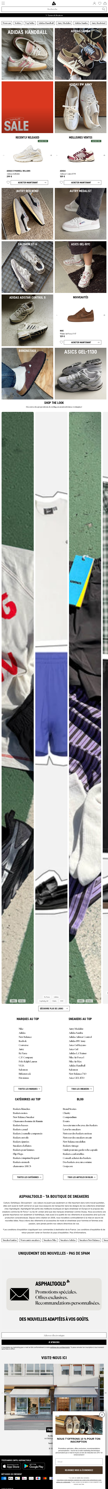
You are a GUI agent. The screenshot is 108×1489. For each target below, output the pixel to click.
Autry (21, 1049)
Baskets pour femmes (23, 1149)
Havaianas (24, 1077)
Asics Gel (73, 1049)
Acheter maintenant (28, 182)
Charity (66, 1113)
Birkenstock (25, 1073)
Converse (23, 1045)
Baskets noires (20, 1113)
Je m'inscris (54, 1342)
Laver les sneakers (72, 1129)
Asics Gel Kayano (77, 1045)
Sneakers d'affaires (22, 1145)
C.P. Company (26, 1057)
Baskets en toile (21, 1137)
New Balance (25, 1036)
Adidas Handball (46, 22)
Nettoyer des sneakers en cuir (77, 1137)
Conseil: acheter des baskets (77, 1158)
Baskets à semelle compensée (27, 1133)
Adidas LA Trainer (78, 1053)
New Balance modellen (74, 1141)
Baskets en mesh (21, 1162)
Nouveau (7, 22)
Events (66, 1121)
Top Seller (30, 22)
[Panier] (105, 3)
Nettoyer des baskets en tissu (77, 1133)
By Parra (23, 1053)
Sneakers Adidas (67, 1240)
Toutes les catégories (28, 1177)
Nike (21, 1028)
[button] (8, 183)
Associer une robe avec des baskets (80, 1125)
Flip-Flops (18, 1153)
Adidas (22, 1032)
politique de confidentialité (60, 1347)
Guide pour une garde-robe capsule (80, 1149)
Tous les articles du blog (80, 1177)
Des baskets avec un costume (77, 1162)
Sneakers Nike (50, 1240)
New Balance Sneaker (23, 1117)
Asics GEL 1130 (76, 1077)
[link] (54, 3)
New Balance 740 (77, 1073)
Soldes (18, 22)
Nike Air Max (75, 1061)
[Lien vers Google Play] (34, 1466)
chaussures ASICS (22, 1166)
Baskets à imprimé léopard (26, 1158)
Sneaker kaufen (10, 1240)
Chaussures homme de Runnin (28, 1121)
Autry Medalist (64, 22)
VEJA (21, 1065)
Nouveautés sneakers (30, 1240)
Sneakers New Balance (89, 1240)
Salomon (23, 1069)
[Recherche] (103, 9)
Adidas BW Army (77, 1041)
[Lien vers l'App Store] (11, 1466)
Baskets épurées (21, 1141)
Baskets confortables (73, 1153)
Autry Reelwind (98, 22)
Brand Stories (69, 1108)
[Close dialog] (102, 1414)
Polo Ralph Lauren (28, 1061)
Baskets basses (20, 1125)
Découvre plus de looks (51, 1008)
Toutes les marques (28, 1089)
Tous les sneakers (80, 1089)
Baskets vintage (70, 1145)
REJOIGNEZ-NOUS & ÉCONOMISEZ (79, 1470)
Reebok (23, 1041)
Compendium (70, 1117)
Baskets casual (20, 1129)
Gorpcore (68, 1166)
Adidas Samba (81, 22)
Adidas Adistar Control (80, 1036)
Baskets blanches (21, 1108)
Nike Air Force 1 (76, 1057)
